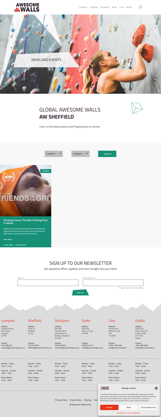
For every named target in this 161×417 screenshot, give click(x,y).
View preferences (148, 407)
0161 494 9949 (60, 345)
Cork (122, 7)
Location (50, 153)
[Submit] (80, 292)
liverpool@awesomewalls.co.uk (13, 347)
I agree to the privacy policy (131, 287)
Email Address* (89, 278)
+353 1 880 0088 (141, 345)
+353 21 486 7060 (115, 345)
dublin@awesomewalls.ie (144, 347)
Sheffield (94, 7)
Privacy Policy (61, 400)
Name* (20, 278)
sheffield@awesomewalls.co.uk (40, 347)
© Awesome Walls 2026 (80, 404)
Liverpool (83, 7)
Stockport (104, 7)
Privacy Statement (133, 413)
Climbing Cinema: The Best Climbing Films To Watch (26, 221)
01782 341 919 (87, 345)
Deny (129, 407)
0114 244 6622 (33, 345)
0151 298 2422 (6, 345)
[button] (156, 388)
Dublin (129, 7)
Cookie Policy (121, 413)
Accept (109, 407)
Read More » (8, 239)
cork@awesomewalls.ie (117, 347)
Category (77, 153)
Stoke (114, 7)
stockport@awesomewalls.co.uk (67, 347)
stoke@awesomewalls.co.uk (92, 347)
